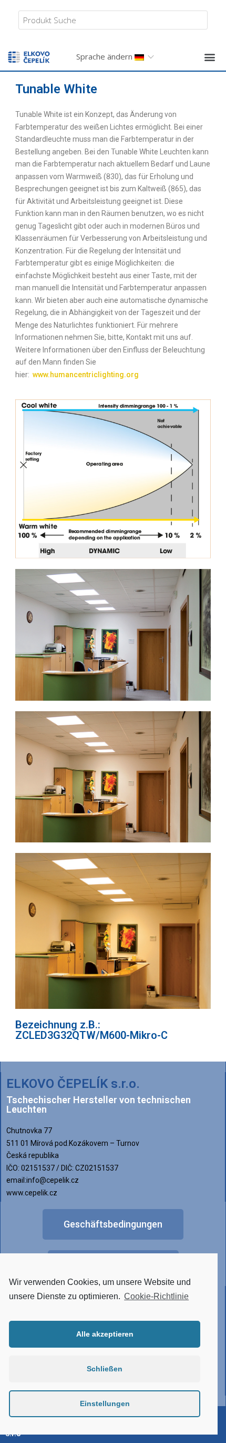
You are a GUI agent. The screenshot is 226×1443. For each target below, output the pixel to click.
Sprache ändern (105, 56)
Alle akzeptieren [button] (104, 1334)
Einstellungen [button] (105, 1403)
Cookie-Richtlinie (156, 1296)
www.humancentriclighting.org (86, 374)
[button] (209, 56)
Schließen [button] (104, 1369)
